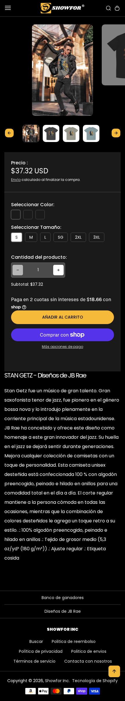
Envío (16, 179)
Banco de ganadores (63, 598)
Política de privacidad (41, 651)
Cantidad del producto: (39, 257)
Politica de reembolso (74, 641)
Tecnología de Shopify (95, 681)
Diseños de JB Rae (62, 611)
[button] (31, 133)
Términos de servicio (34, 661)
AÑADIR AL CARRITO (62, 317)
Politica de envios (88, 651)
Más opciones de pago (62, 346)
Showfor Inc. (57, 680)
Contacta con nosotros (88, 661)
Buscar (36, 641)
